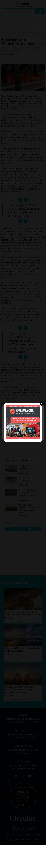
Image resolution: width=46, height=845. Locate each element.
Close (41, 404)
